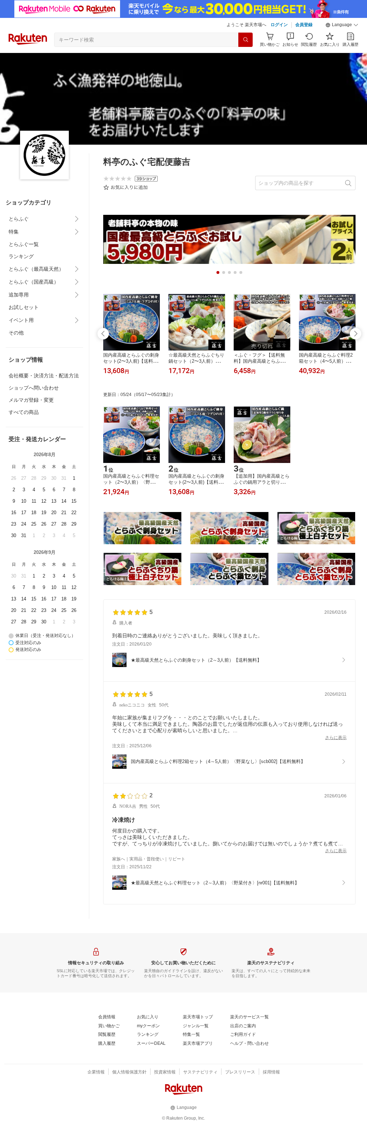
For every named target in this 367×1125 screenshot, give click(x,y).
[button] (341, 25)
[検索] (245, 40)
